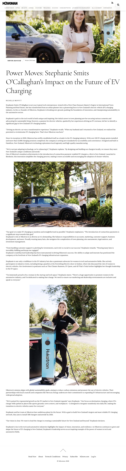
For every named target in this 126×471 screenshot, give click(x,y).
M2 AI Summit (97, 8)
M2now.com (84, 456)
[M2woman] (10, 3)
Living (31, 8)
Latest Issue (9, 8)
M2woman (62, 461)
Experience (107, 8)
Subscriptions (65, 8)
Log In (93, 456)
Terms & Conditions (52, 456)
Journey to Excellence (81, 8)
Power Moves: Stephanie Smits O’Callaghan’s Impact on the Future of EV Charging (63, 81)
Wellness (47, 8)
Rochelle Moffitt (14, 101)
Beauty (24, 8)
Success (55, 8)
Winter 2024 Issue (14, 61)
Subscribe (74, 456)
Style (18, 8)
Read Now (32, 456)
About (40, 456)
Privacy (65, 456)
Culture (38, 8)
